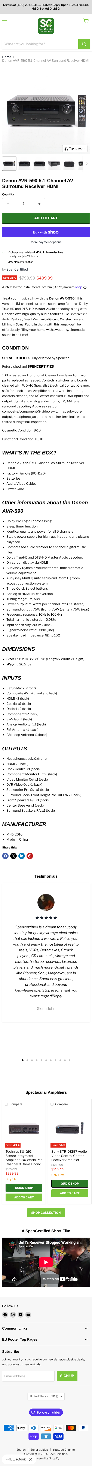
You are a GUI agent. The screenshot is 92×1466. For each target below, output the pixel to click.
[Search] (84, 44)
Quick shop (24, 1187)
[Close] (31, 1459)
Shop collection (46, 1212)
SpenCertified (17, 269)
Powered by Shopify (46, 1458)
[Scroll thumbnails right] (86, 164)
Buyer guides (39, 1449)
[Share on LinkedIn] (21, 856)
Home (6, 57)
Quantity (8, 194)
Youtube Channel (64, 1449)
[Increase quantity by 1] (39, 203)
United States (44, 1396)
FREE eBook (16, 1459)
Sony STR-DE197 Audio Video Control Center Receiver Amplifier (69, 1156)
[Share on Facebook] (5, 856)
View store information (20, 262)
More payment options (46, 242)
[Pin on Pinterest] (30, 856)
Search (21, 1449)
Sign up (67, 1376)
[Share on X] (13, 856)
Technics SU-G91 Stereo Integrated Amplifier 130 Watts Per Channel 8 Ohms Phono (24, 1158)
